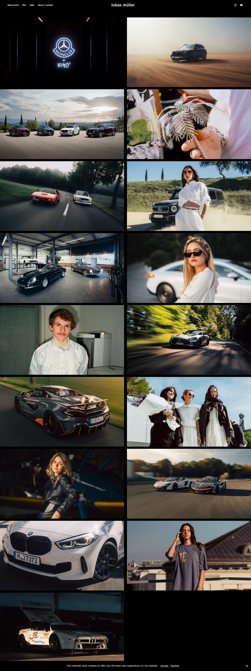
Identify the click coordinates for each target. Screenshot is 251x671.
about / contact (45, 5)
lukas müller (123, 5)
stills (31, 5)
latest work (13, 5)
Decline (175, 665)
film (24, 5)
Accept (164, 665)
